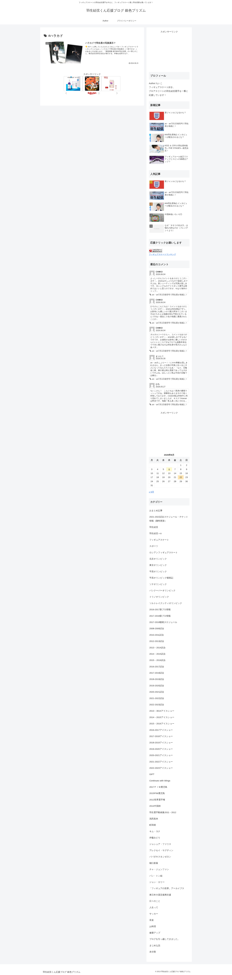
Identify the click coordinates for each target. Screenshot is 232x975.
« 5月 (151, 492)
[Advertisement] (169, 51)
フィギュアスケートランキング (162, 254)
